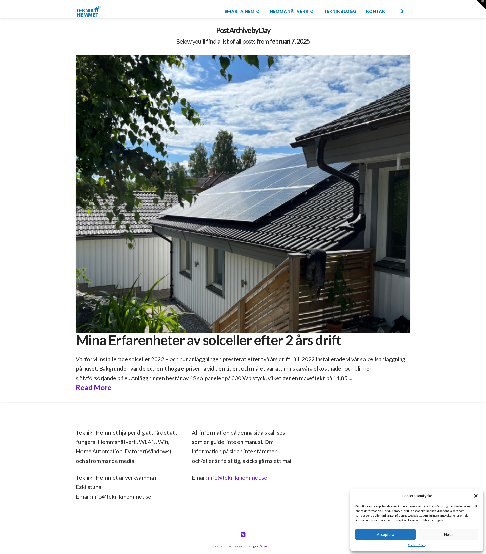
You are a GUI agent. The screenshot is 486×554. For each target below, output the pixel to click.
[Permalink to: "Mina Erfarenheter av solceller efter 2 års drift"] (243, 194)
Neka (448, 534)
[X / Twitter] (243, 534)
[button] (475, 495)
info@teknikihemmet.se (237, 477)
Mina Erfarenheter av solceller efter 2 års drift (208, 340)
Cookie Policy (417, 545)
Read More (94, 387)
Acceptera (385, 534)
